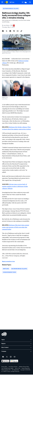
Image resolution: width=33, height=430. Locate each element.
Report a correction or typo (8, 261)
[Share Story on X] (6, 31)
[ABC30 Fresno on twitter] (6, 356)
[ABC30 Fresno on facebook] (3, 356)
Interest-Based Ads (26, 368)
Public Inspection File (5, 369)
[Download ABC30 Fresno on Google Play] (14, 361)
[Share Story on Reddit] (10, 31)
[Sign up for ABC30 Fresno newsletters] (14, 356)
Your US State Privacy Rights (7, 368)
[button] (2, 2)
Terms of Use (17, 368)
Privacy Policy (4, 366)
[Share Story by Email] (17, 31)
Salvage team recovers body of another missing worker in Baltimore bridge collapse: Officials (15, 186)
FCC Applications (15, 369)
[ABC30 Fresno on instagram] (10, 356)
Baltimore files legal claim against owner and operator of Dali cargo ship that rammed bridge (15, 227)
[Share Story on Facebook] (3, 31)
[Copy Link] (21, 31)
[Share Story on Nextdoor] (14, 31)
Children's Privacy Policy (24, 366)
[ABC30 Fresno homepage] (6, 2)
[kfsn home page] (4, 334)
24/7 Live (12, 2)
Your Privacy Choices (13, 366)
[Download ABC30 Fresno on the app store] (5, 361)
